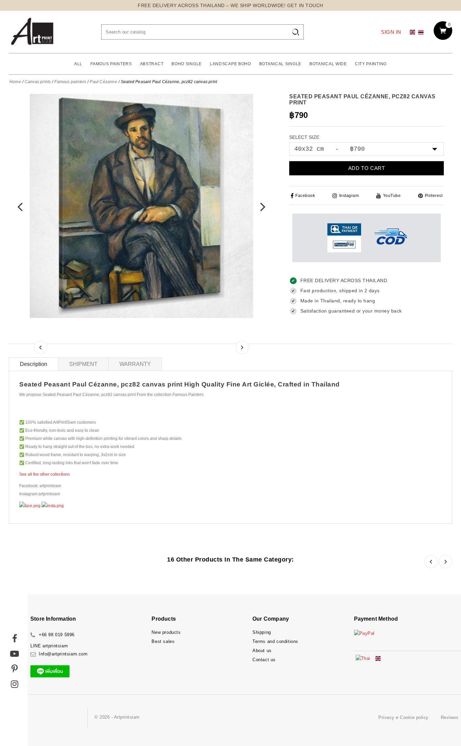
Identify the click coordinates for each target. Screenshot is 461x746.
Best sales (163, 641)
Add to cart (366, 168)
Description (33, 364)
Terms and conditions (275, 641)
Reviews (450, 717)
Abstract (152, 63)
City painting (371, 63)
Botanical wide (328, 63)
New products (166, 632)
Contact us (264, 659)
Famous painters (111, 63)
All (78, 63)
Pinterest (433, 195)
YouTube (392, 195)
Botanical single (280, 63)
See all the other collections (44, 474)
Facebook (305, 195)
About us (262, 650)
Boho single (186, 63)
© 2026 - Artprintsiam (117, 717)
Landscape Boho (230, 63)
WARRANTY (135, 364)
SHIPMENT (83, 364)
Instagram (349, 195)
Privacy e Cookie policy (403, 717)
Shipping (261, 632)
